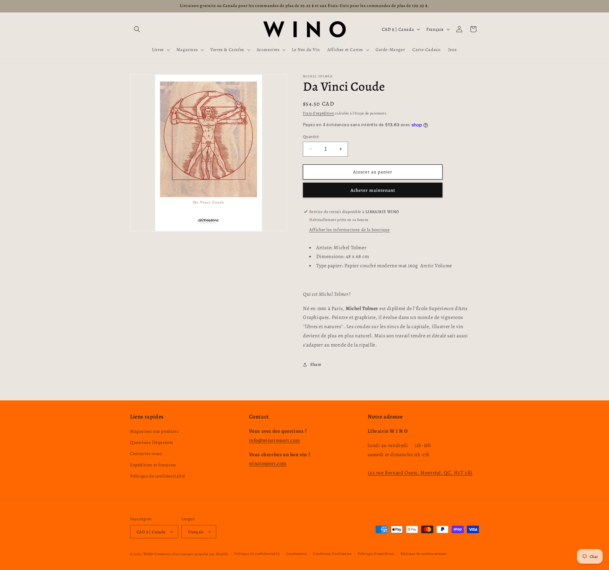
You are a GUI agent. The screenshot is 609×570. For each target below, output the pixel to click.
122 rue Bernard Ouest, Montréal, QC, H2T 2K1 (420, 472)
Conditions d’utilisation (332, 553)
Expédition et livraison (153, 465)
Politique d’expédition (376, 553)
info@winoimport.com (274, 440)
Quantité (311, 136)
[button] (137, 29)
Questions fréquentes (152, 442)
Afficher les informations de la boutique (349, 230)
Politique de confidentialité (157, 476)
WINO (149, 554)
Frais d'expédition (318, 113)
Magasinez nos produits (154, 431)
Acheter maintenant (372, 190)
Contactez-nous (146, 453)
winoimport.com (267, 463)
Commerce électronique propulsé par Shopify (191, 554)
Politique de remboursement (424, 553)
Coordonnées (296, 553)
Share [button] (315, 364)
